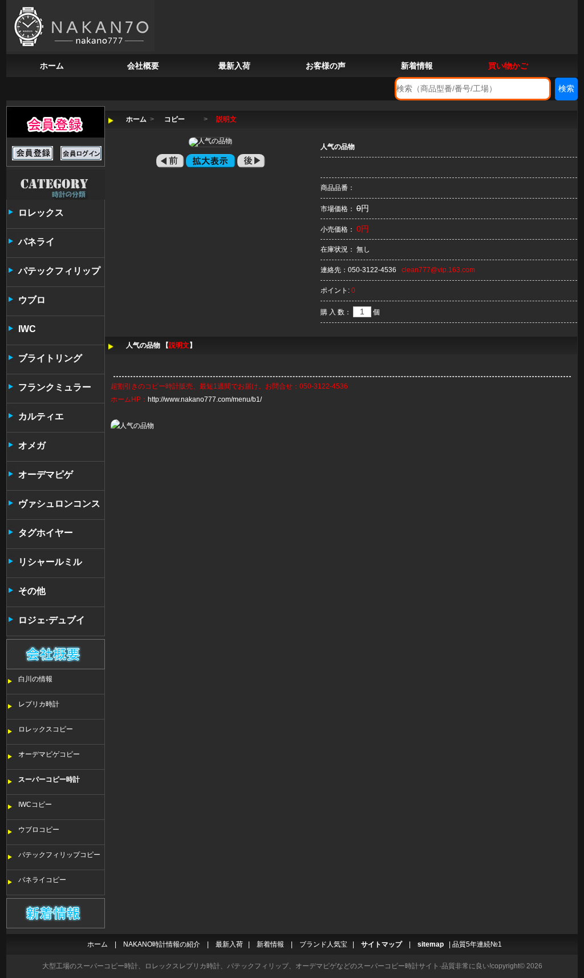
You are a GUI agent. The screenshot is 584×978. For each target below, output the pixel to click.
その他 (32, 591)
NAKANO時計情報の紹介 (161, 944)
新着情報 (417, 65)
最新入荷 (234, 65)
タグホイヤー (45, 533)
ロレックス (41, 212)
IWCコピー (35, 805)
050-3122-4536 (372, 270)
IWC (27, 329)
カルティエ (41, 416)
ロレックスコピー (45, 729)
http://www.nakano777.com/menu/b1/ (205, 399)
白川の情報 (35, 679)
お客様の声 (326, 65)
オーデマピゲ (45, 474)
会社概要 (143, 65)
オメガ (32, 445)
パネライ (36, 241)
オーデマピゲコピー (49, 754)
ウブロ (32, 300)
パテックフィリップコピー (59, 855)
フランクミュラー (54, 387)
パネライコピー (42, 880)
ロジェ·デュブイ (51, 620)
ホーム (52, 65)
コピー (174, 119)
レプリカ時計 (38, 704)
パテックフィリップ (59, 271)
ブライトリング (50, 358)
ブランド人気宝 (323, 944)
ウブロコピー (38, 830)
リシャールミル (50, 562)
